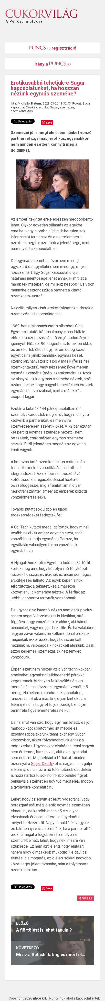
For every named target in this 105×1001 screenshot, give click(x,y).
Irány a (41, 63)
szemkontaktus (22, 111)
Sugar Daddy (42, 763)
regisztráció (63, 48)
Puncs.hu (56, 998)
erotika (44, 107)
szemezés (67, 107)
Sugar (54, 107)
